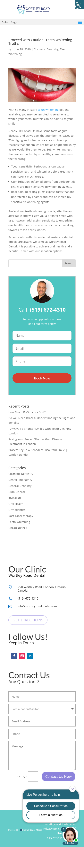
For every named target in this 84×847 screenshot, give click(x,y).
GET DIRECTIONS (28, 620)
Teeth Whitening (19, 522)
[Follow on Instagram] (22, 656)
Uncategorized (17, 528)
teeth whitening (48, 110)
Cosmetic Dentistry (46, 49)
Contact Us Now (58, 776)
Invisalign (14, 498)
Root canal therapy (20, 516)
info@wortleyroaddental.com (37, 606)
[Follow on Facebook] (14, 656)
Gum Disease (17, 492)
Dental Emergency (20, 480)
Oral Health (15, 504)
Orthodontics (17, 510)
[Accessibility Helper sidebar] (79, 4)
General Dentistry (19, 486)
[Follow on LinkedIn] (30, 656)
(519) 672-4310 (28, 598)
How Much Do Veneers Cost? (27, 412)
